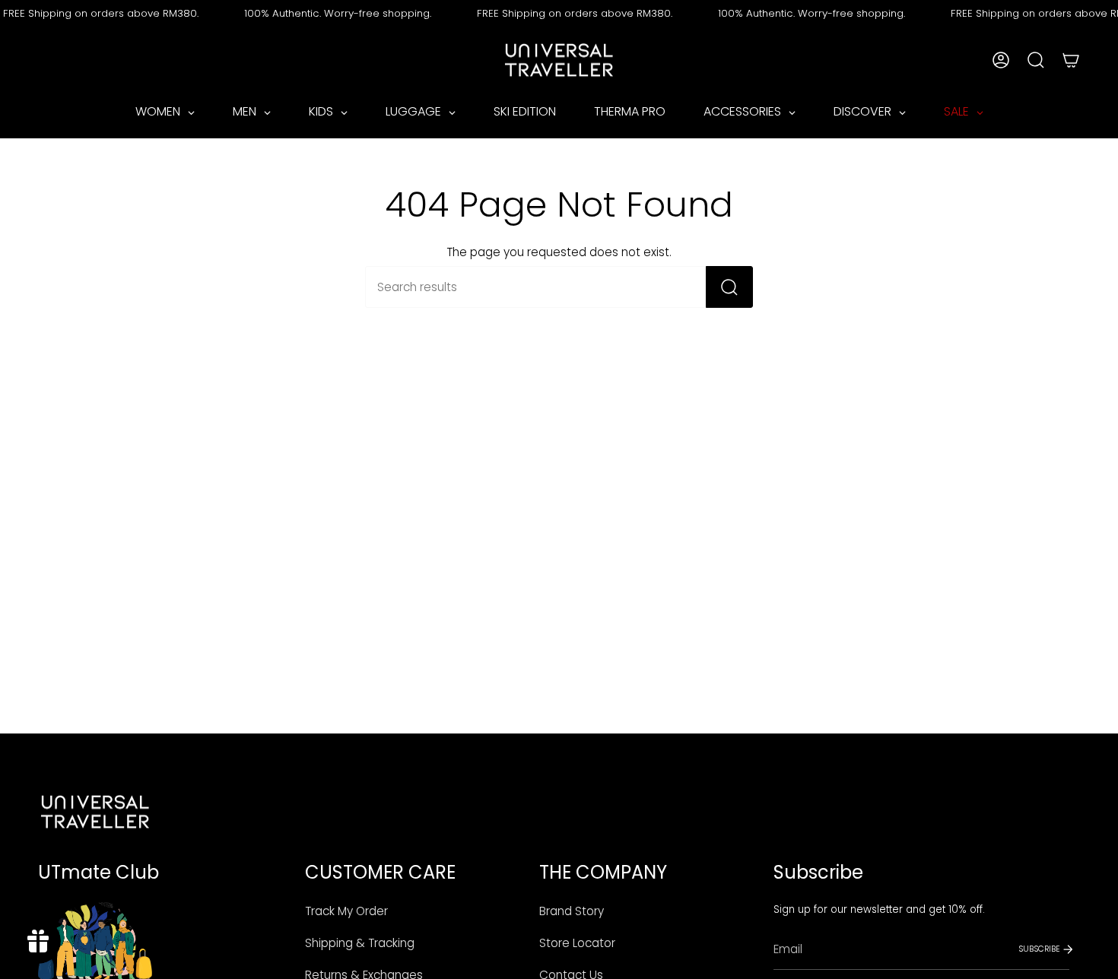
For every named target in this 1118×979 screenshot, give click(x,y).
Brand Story (571, 911)
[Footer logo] (95, 811)
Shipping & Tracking (359, 943)
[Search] (729, 287)
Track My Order (346, 911)
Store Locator (577, 943)
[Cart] (1070, 60)
